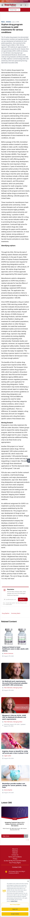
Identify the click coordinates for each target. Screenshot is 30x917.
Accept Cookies (15, 914)
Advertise (15, 851)
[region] (15, 898)
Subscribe (22, 599)
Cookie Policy (14, 901)
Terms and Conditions (15, 857)
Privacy (15, 859)
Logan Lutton (7, 756)
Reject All (15, 909)
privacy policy (9, 604)
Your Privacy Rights (15, 863)
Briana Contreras (8, 653)
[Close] (28, 881)
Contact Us (15, 855)
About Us (15, 849)
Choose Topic (13, 9)
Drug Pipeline (5, 613)
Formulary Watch (15, 613)
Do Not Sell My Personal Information (15, 861)
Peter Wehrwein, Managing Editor (13, 687)
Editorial (15, 853)
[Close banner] (28, 2)
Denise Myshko (8, 790)
